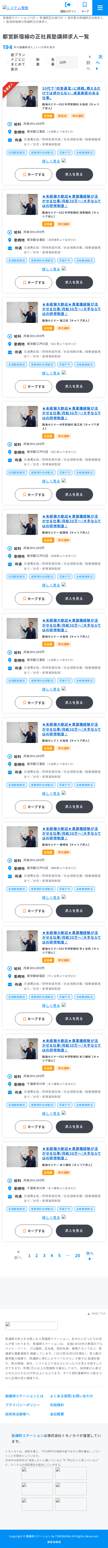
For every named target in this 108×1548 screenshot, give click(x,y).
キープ (85, 11)
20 (77, 1255)
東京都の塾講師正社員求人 (85, 18)
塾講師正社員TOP (51, 18)
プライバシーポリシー (22, 1404)
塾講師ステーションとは (24, 1395)
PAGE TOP (98, 1313)
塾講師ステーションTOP (19, 18)
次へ (99, 59)
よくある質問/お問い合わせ (71, 1395)
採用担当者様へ (17, 1413)
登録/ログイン (68, 11)
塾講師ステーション (28, 1435)
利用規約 (57, 1404)
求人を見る (74, 174)
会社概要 (57, 1413)
